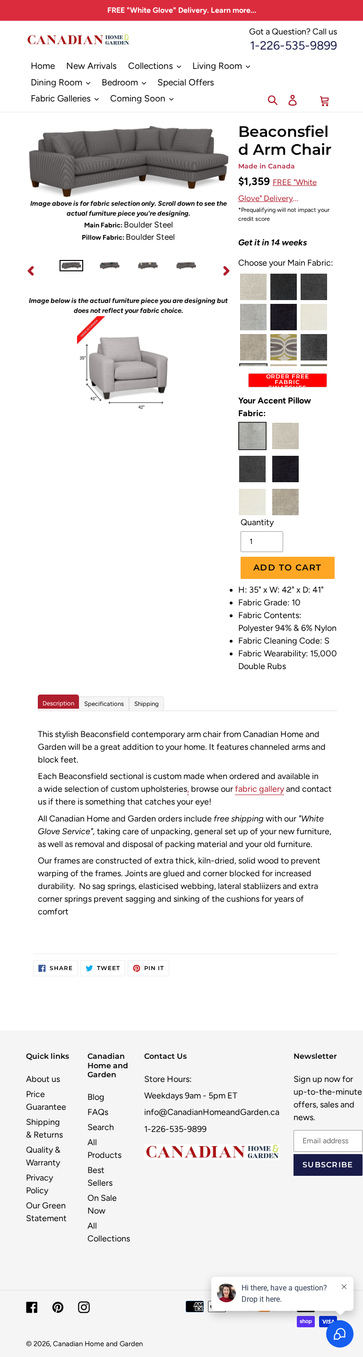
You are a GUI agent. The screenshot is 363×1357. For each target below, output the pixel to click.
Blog (95, 1097)
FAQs (97, 1112)
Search (100, 1127)
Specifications (104, 703)
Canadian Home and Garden (98, 1344)
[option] (71, 270)
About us (43, 1079)
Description (58, 703)
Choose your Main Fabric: (285, 263)
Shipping (146, 703)
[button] (253, 287)
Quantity (257, 522)
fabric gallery (259, 789)
